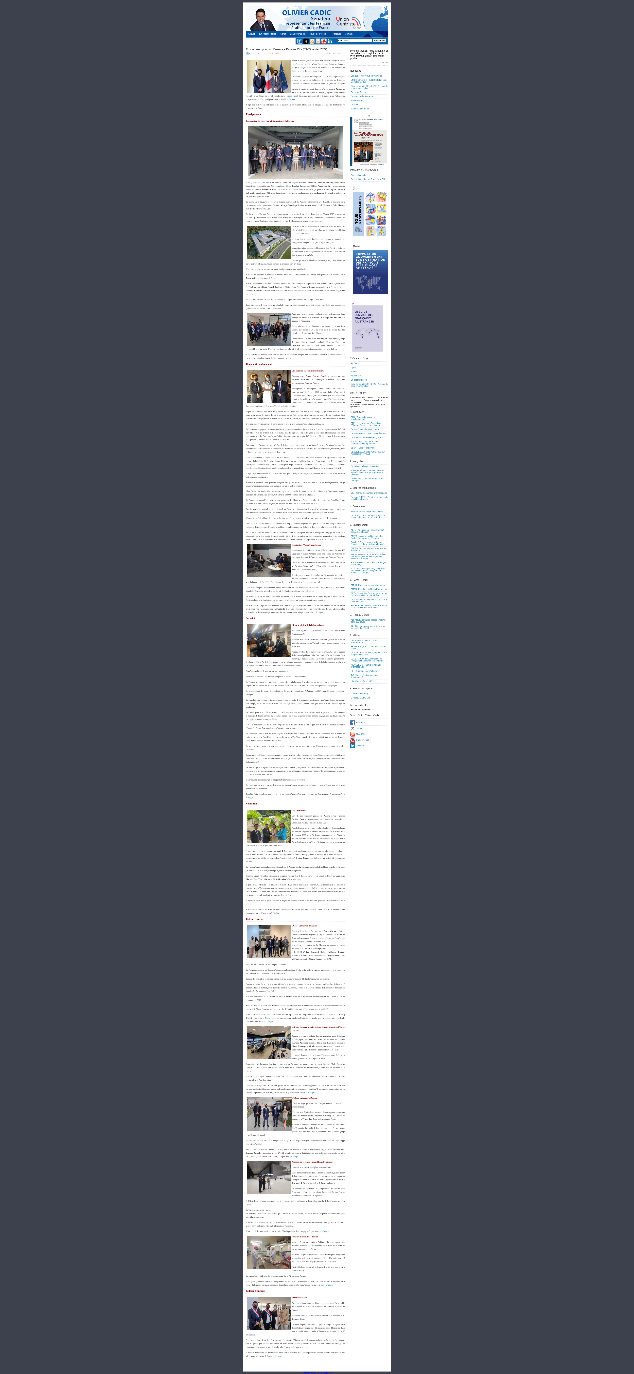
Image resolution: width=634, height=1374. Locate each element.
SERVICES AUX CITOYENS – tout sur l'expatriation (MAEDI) (368, 453)
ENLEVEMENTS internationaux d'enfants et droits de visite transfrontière (369, 606)
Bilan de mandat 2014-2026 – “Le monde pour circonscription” (369, 87)
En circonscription (267, 34)
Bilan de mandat (297, 34)
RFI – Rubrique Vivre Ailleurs (364, 671)
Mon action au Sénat (360, 109)
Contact (348, 34)
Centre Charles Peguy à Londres (365, 429)
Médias (354, 371)
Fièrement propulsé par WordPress (317, 1373)
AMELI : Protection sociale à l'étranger (368, 585)
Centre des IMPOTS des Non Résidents (368, 433)
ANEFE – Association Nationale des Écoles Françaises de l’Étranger (367, 537)
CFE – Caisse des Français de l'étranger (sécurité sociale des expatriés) (369, 594)
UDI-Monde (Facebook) (361, 681)
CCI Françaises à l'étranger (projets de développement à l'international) (368, 516)
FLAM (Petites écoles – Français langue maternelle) (369, 563)
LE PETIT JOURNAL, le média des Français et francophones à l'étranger (367, 660)
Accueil (251, 34)
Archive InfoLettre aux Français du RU (368, 179)
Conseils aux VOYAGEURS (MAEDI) (367, 437)
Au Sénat (275, 54)
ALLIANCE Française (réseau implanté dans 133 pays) (368, 621)
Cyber (353, 367)
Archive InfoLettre (359, 175)
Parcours (337, 34)
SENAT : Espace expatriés (362, 448)
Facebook (360, 722)
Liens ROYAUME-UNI (360, 698)
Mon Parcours (357, 100)
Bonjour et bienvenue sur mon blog (366, 76)
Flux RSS (360, 734)
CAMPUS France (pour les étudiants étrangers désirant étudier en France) (367, 543)
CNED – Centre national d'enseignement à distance (369, 549)
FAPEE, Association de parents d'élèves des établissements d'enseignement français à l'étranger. (368, 556)
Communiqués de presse (362, 96)
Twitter (359, 728)
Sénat (283, 34)
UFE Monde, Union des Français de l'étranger (367, 479)
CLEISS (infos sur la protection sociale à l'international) (369, 600)
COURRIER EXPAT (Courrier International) (364, 641)
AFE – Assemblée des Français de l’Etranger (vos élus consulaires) (366, 424)
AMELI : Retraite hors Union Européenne (369, 589)
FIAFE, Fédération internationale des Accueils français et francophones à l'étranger (367, 472)
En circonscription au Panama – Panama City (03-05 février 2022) (286, 49)
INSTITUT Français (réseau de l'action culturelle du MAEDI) (368, 627)
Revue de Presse (317, 34)
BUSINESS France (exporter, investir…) (368, 511)
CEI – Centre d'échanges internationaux (369, 493)
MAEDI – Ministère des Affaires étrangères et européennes (364, 443)
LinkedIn (360, 746)
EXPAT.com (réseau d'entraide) (365, 466)
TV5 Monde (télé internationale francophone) (365, 676)
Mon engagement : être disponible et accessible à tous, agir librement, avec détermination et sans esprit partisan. (369, 56)
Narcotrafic (356, 376)
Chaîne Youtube (363, 740)
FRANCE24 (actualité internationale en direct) (368, 647)
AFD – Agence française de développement (363, 418)
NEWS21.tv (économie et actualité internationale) (366, 666)
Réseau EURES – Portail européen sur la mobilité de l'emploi (369, 498)
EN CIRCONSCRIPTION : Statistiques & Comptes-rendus (369, 81)
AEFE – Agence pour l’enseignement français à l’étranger (367, 531)
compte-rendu (302, 64)
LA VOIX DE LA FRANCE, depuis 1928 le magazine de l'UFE (369, 654)
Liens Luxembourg (359, 694)
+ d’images (289, 358)
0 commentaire (334, 54)
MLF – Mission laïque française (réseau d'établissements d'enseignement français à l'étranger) (368, 571)
